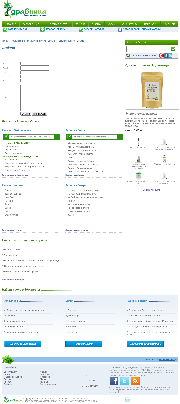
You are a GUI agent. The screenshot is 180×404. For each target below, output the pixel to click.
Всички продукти (151, 190)
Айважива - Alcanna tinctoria (81, 143)
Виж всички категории (76, 230)
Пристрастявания (13, 153)
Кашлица (10, 315)
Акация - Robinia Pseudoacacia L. (84, 150)
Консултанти (46, 374)
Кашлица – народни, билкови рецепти (148, 326)
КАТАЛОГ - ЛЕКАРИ (55, 29)
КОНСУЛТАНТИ (129, 24)
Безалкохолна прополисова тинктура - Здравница (138, 166)
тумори (71, 215)
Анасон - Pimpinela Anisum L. (82, 161)
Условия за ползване (86, 401)
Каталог (44, 382)
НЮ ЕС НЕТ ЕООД (168, 359)
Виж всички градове (12, 230)
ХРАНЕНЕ (80, 24)
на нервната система (78, 208)
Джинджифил (74, 315)
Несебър (9, 197)
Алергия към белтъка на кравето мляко (24, 166)
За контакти (92, 386)
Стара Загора (11, 215)
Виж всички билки (74, 175)
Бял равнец (73, 310)
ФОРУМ (111, 24)
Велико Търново (13, 194)
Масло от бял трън (138, 147)
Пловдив (9, 201)
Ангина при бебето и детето (19, 170)
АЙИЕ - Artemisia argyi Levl (81, 147)
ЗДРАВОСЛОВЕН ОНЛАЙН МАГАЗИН (142, 29)
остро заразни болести (79, 211)
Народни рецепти (66, 41)
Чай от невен (10, 255)
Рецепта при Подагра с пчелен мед (146, 310)
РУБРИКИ (97, 24)
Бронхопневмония (15, 321)
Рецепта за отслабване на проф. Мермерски (151, 321)
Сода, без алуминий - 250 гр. (138, 182)
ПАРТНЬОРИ (150, 24)
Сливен (8, 208)
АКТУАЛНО (10, 24)
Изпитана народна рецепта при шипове (24, 266)
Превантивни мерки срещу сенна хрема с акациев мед (31, 260)
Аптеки (7, 382)
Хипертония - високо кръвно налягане (25, 310)
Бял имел (72, 326)
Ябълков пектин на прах (164, 164)
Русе (7, 204)
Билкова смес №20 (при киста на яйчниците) (164, 148)
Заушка (51, 41)
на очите (72, 201)
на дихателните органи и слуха (83, 190)
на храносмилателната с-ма (82, 194)
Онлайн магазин (48, 384)
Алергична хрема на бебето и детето (23, 163)
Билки (7, 374)
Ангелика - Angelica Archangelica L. (85, 164)
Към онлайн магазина (144, 55)
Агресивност (11, 159)
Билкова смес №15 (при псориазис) (164, 182)
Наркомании (11, 150)
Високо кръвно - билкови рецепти (145, 315)
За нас (89, 375)
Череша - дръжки (76, 321)
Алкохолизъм (11, 146)
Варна (8, 190)
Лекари (7, 379)
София (8, 211)
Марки (43, 379)
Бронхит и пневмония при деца (22, 332)
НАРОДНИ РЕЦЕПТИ (57, 24)
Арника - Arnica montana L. (81, 168)
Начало (6, 41)
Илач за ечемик (12, 249)
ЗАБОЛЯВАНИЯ (31, 24)
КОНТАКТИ (169, 24)
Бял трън (72, 332)
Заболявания (18, 41)
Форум (43, 372)
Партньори (45, 377)
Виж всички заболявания (15, 175)
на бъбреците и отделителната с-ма (86, 197)
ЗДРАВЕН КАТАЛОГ (94, 29)
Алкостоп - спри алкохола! (81, 154)
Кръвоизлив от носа (16, 326)
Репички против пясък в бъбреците (21, 271)
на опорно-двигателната (80, 204)
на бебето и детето (36, 41)
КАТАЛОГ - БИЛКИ (17, 29)
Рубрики (8, 384)
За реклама (92, 381)
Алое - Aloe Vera (76, 157)
